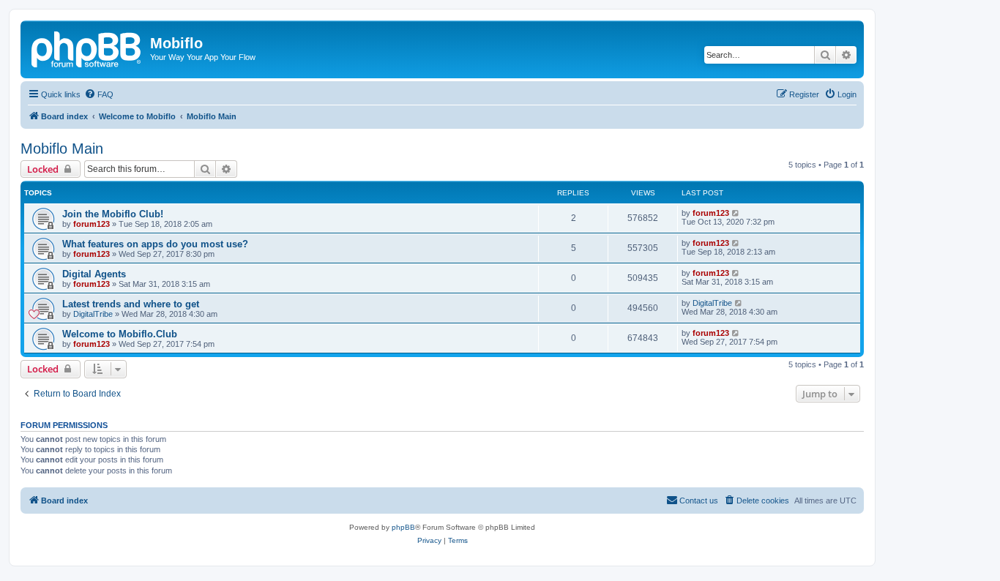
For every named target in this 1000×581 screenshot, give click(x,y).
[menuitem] (98, 94)
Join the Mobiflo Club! (112, 214)
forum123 (91, 224)
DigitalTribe (93, 314)
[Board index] (87, 47)
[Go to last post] (736, 213)
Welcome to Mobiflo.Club (119, 334)
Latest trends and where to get (130, 304)
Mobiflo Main (61, 148)
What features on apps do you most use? (155, 244)
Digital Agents (94, 274)
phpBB (403, 527)
